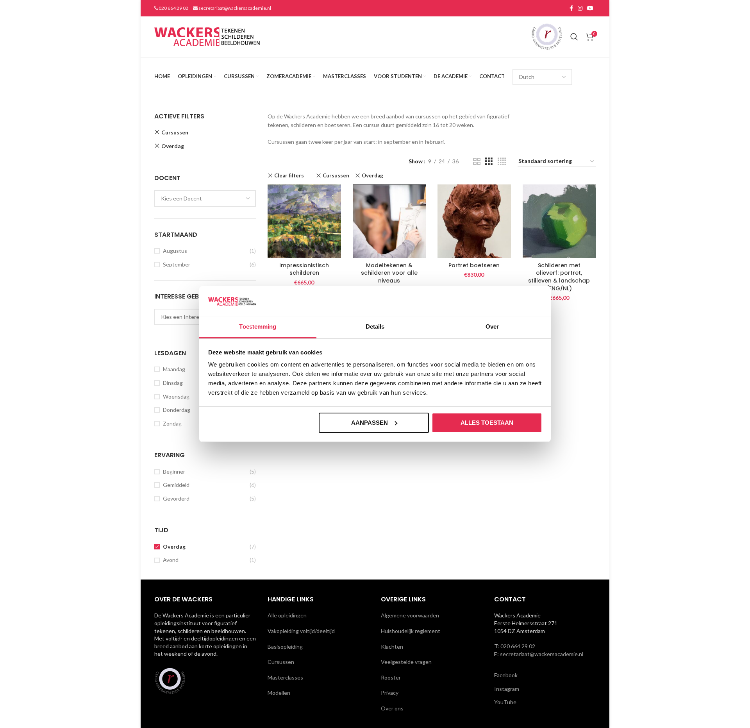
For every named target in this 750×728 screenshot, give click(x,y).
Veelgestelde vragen (406, 661)
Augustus (175, 250)
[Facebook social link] (571, 8)
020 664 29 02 (173, 8)
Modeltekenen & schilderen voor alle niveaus (389, 272)
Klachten (392, 646)
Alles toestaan (487, 422)
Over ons (392, 708)
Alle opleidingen (287, 615)
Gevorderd (176, 498)
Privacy (389, 692)
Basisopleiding (285, 646)
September (176, 264)
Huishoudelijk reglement (410, 631)
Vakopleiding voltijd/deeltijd (301, 631)
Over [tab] (492, 326)
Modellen (279, 692)
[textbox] (181, 198)
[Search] (574, 37)
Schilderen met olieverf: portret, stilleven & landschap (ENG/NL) (559, 276)
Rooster (391, 677)
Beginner (174, 471)
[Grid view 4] (502, 161)
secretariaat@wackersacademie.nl (234, 8)
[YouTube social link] (590, 8)
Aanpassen (369, 422)
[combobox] (205, 198)
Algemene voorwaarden (410, 615)
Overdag (172, 146)
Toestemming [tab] (257, 326)
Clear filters (289, 175)
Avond (171, 559)
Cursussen (174, 132)
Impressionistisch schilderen (304, 269)
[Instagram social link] (580, 8)
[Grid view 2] (476, 161)
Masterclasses (285, 677)
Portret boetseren (474, 265)
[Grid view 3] (489, 161)
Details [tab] (375, 326)
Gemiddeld (176, 484)
